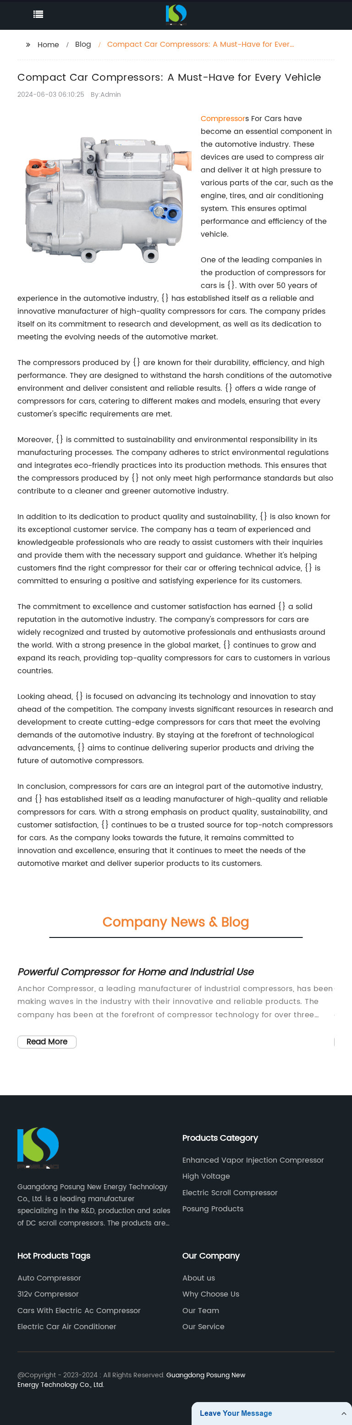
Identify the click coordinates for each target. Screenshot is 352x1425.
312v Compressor (48, 1294)
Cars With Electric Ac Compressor (79, 1310)
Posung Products (212, 1208)
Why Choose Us (210, 1294)
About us (198, 1278)
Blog (83, 44)
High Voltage (206, 1176)
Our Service (203, 1327)
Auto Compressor (49, 1278)
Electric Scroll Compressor (230, 1192)
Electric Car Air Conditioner (66, 1326)
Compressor (223, 119)
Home (48, 45)
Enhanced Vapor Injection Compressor (253, 1160)
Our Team (200, 1311)
